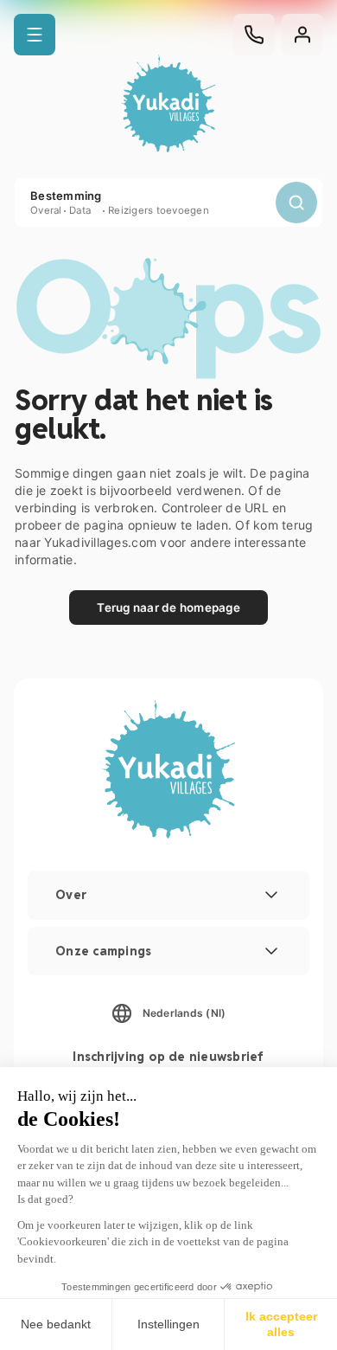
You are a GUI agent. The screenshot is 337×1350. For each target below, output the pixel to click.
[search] (296, 202)
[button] (34, 34)
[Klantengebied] (302, 34)
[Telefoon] (254, 34)
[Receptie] (168, 106)
